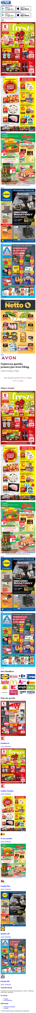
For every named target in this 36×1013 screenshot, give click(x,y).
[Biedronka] (18, 131)
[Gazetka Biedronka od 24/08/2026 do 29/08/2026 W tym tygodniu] (13, 830)
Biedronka (18, 12)
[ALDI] (18, 297)
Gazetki (3, 5)
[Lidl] (18, 242)
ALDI (2, 299)
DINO (2, 188)
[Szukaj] (2, 20)
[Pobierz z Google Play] (8, 10)
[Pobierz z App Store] (23, 10)
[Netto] (18, 353)
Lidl (2, 243)
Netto (2, 354)
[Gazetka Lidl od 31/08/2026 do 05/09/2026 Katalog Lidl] (13, 926)
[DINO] (18, 186)
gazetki (21, 380)
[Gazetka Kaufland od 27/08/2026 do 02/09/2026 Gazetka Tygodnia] (13, 783)
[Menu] (5, 21)
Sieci (6, 5)
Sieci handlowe (8, 1000)
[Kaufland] (18, 75)
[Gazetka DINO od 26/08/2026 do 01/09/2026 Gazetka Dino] (13, 878)
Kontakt (10, 5)
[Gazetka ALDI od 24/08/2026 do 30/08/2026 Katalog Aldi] (13, 973)
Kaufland (3, 77)
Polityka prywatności (9, 1006)
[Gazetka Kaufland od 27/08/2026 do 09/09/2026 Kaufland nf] (13, 735)
